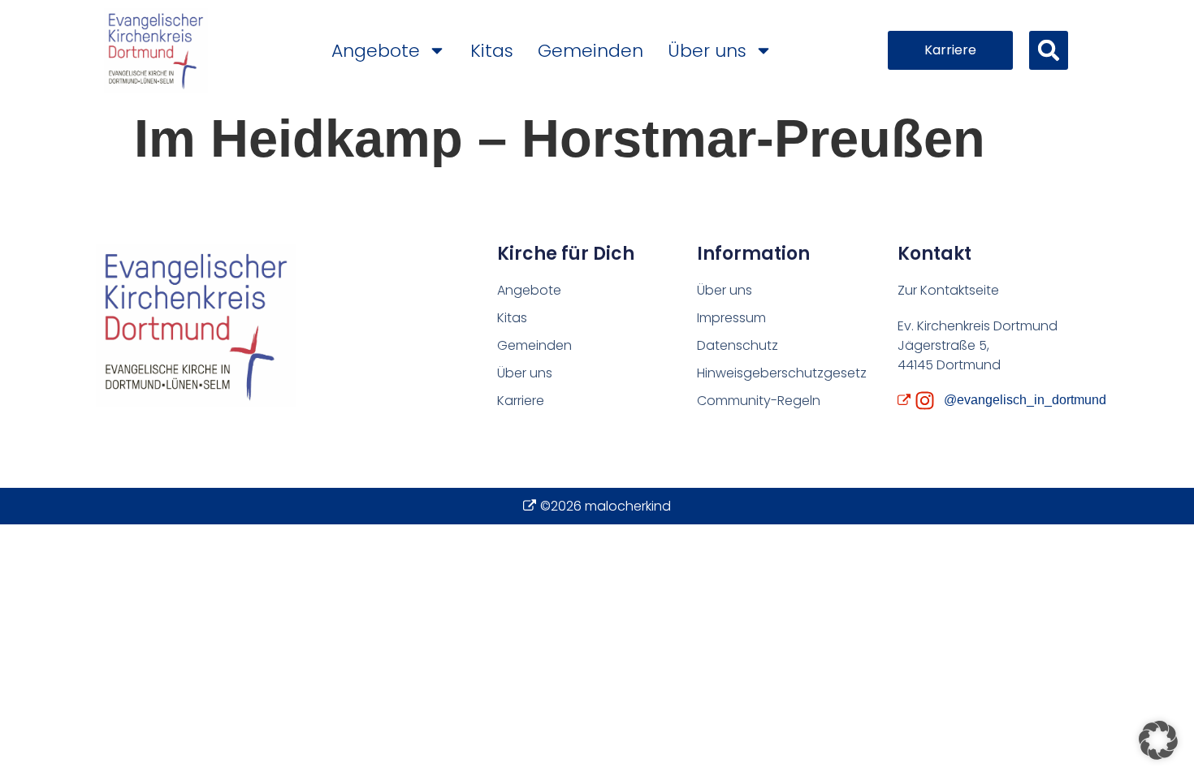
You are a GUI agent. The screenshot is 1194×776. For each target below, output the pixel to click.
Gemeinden (590, 50)
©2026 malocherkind (605, 506)
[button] (1048, 50)
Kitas (491, 50)
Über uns (707, 50)
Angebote (375, 50)
